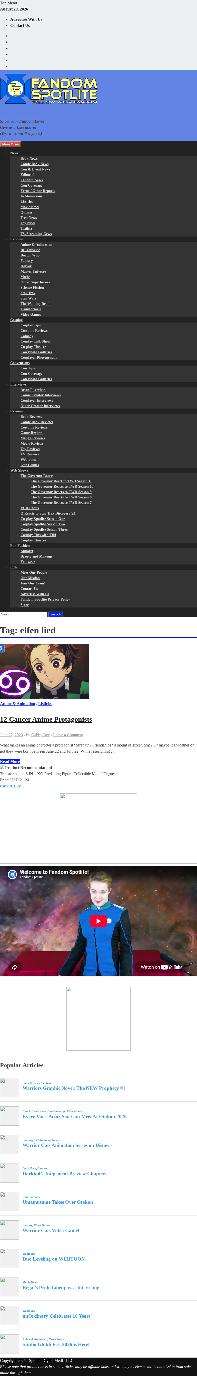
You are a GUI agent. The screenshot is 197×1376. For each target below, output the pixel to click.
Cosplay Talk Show (35, 341)
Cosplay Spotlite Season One (43, 519)
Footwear (28, 562)
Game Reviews (32, 433)
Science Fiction (32, 288)
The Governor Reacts (37, 476)
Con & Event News (35, 169)
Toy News (28, 223)
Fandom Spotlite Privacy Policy (45, 599)
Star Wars (28, 298)
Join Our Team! (33, 583)
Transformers (31, 309)
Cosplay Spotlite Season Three (44, 529)
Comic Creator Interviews (41, 395)
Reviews (16, 411)
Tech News (29, 218)
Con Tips (28, 368)
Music (25, 277)
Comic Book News (34, 164)
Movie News (30, 207)
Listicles (27, 202)
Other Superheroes (35, 282)
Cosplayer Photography (39, 357)
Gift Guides (30, 465)
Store (25, 605)
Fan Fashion (20, 546)
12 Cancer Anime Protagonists (46, 719)
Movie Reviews (32, 443)
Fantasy (27, 261)
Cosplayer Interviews (37, 400)
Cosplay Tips (31, 325)
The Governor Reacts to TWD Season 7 (61, 503)
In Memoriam (31, 196)
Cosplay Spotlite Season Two (43, 524)
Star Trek (28, 293)
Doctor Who (30, 255)
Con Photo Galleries (36, 352)
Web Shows (19, 470)
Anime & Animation (36, 245)
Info (13, 567)
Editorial (27, 175)
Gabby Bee (40, 735)
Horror (26, 266)
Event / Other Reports (38, 191)
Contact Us (20, 25)
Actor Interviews (33, 390)
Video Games (31, 314)
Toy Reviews (30, 449)
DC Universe (30, 250)
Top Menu (8, 3)
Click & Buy (10, 786)
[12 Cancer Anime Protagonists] (98, 672)
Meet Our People (34, 572)
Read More (10, 761)
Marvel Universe (33, 271)
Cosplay (16, 320)
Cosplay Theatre (33, 347)
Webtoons (28, 460)
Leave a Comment (68, 735)
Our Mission (30, 578)
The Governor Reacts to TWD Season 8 (61, 497)
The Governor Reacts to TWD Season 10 (62, 486)
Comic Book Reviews (37, 422)
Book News (29, 159)
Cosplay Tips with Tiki (38, 535)
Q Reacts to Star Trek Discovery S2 (48, 513)
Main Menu (10, 144)
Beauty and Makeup (36, 556)
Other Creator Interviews (40, 406)
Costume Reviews (34, 331)
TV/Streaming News (36, 234)
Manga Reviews (33, 438)
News (14, 153)
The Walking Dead (35, 304)
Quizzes (26, 212)
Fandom (16, 239)
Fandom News (32, 180)
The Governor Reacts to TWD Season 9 (61, 492)
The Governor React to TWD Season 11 (61, 481)
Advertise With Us (26, 19)
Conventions (19, 363)
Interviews (18, 384)
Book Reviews (31, 417)
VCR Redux (30, 508)
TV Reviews (30, 454)
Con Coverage (31, 185)
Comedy (27, 336)
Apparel (27, 551)
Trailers (26, 228)
